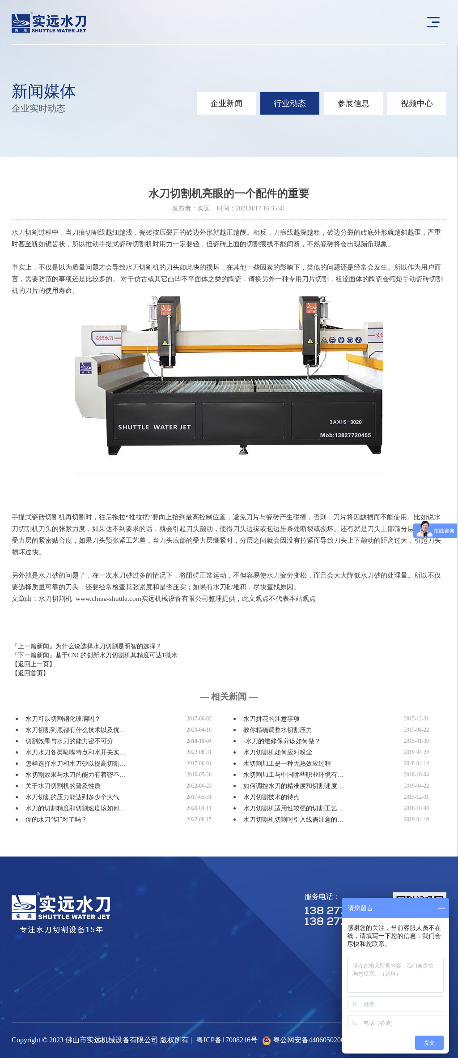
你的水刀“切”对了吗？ (56, 819)
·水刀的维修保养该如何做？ (282, 741)
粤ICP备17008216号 (227, 1040)
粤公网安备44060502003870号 (319, 1040)
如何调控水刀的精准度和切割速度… (293, 786)
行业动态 (290, 103)
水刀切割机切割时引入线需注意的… (293, 819)
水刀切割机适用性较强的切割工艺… (293, 808)
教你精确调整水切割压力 (277, 730)
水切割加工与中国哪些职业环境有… (293, 774)
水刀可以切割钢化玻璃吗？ (63, 718)
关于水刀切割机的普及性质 (63, 786)
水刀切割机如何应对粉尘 (277, 752)
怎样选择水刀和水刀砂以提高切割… (75, 763)
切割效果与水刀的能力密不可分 (69, 741)
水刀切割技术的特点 (271, 797)
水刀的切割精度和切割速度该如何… (75, 808)
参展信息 (353, 103)
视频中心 (417, 103)
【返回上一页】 (33, 664)
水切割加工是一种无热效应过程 (287, 763)
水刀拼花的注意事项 (271, 718)
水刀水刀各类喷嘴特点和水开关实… (75, 752)
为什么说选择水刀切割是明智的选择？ (108, 646)
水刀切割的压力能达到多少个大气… (75, 797)
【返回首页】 (30, 673)
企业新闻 (226, 103)
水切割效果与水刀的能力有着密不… (75, 774)
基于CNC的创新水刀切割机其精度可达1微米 (116, 655)
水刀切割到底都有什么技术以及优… (75, 730)
